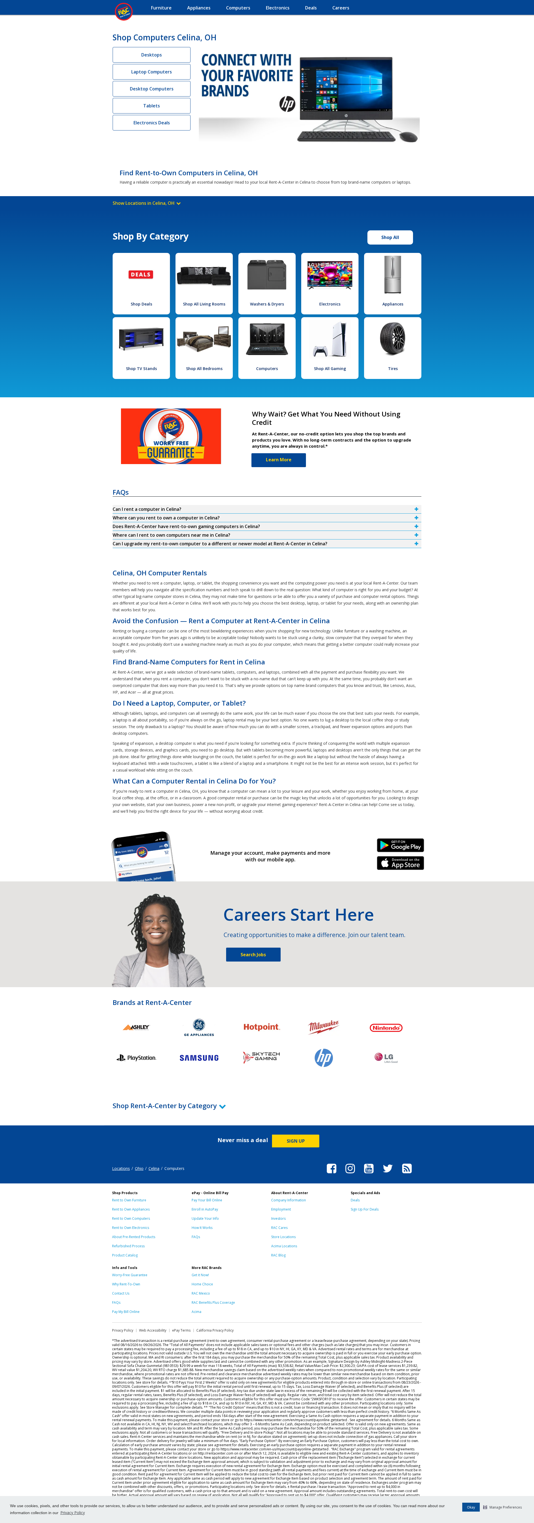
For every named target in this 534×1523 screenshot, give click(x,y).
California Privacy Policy (215, 1330)
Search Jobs (253, 955)
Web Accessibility (152, 1330)
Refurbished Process (128, 1246)
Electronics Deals (152, 123)
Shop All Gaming (330, 368)
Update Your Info (205, 1218)
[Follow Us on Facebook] (331, 1174)
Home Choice (202, 1284)
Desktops (151, 55)
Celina (154, 1168)
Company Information (288, 1200)
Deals (355, 1200)
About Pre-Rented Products (133, 1236)
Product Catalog (125, 1255)
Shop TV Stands (141, 368)
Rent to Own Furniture (129, 1200)
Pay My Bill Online (126, 1311)
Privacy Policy (72, 1512)
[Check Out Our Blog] (407, 1174)
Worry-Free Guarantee (129, 1275)
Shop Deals (141, 304)
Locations (121, 1168)
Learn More (278, 460)
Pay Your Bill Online (207, 1200)
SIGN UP (296, 1141)
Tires (393, 368)
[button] (502, 1507)
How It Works (202, 1227)
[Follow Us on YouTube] (369, 1174)
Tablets (151, 106)
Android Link (401, 847)
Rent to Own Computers (131, 1218)
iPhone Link (401, 865)
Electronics (329, 304)
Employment (281, 1209)
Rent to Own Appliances (131, 1209)
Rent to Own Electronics (130, 1227)
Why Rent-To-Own (126, 1284)
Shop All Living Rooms (204, 304)
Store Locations (283, 1236)
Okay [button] (471, 1507)
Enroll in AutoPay (205, 1209)
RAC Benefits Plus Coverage (213, 1302)
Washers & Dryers (267, 304)
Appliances (392, 304)
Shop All (390, 237)
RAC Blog (278, 1255)
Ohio (139, 1168)
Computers (267, 368)
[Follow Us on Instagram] (350, 1174)
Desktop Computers (152, 89)
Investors (278, 1218)
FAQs (196, 1236)
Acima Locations (284, 1246)
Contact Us (120, 1293)
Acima (196, 1311)
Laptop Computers (151, 72)
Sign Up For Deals (365, 1209)
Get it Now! (200, 1275)
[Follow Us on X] (388, 1174)
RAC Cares (279, 1227)
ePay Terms (181, 1330)
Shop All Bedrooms (204, 368)
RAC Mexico (201, 1293)
